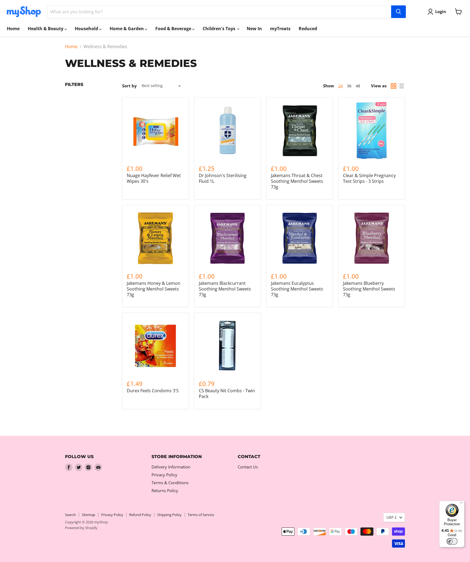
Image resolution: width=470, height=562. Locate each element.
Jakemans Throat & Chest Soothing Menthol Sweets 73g (297, 181)
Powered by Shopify (81, 527)
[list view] (401, 86)
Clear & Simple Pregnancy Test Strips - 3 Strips (369, 178)
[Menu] (461, 504)
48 (358, 85)
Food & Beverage (173, 29)
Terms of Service (201, 514)
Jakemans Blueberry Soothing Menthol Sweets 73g (369, 289)
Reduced (308, 29)
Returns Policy (164, 490)
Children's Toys (219, 29)
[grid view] (393, 86)
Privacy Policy (164, 474)
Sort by (129, 86)
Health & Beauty (46, 29)
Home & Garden (127, 29)
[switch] (452, 541)
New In (254, 29)
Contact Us (248, 467)
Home (13, 29)
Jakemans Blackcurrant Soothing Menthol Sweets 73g (225, 289)
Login (440, 11)
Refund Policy (140, 514)
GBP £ (391, 517)
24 (340, 85)
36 (349, 85)
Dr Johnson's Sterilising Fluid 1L (222, 178)
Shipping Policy (169, 514)
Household (87, 29)
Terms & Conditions (169, 482)
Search (70, 514)
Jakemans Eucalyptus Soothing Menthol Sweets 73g (297, 289)
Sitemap (88, 514)
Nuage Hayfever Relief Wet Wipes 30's (154, 178)
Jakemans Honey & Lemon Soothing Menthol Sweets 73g (153, 289)
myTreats (280, 29)
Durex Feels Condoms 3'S (153, 391)
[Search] (398, 11)
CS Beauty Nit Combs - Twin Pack (227, 393)
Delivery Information (170, 467)
